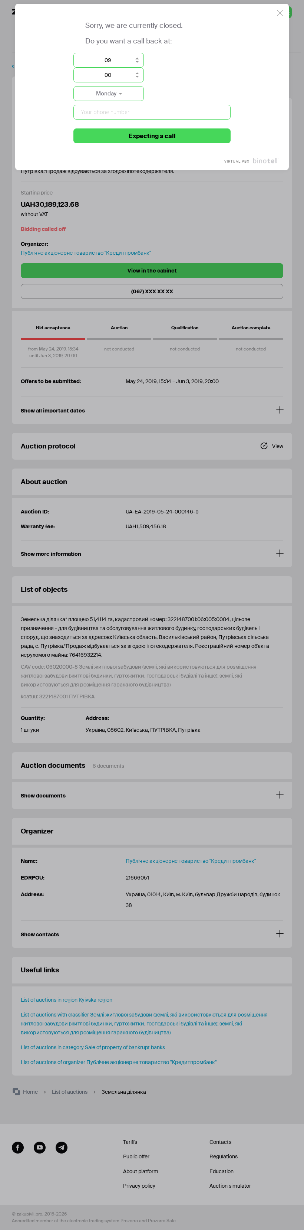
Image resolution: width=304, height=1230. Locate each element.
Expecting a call (152, 136)
